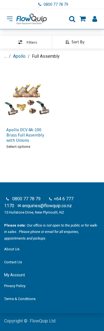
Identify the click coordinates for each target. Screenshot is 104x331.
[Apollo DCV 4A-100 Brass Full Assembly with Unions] (27, 100)
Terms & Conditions (19, 299)
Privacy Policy (15, 286)
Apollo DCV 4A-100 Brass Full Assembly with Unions (25, 135)
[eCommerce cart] (83, 19)
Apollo (19, 56)
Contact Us (13, 262)
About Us (11, 249)
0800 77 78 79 (56, 4)
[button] (77, 42)
